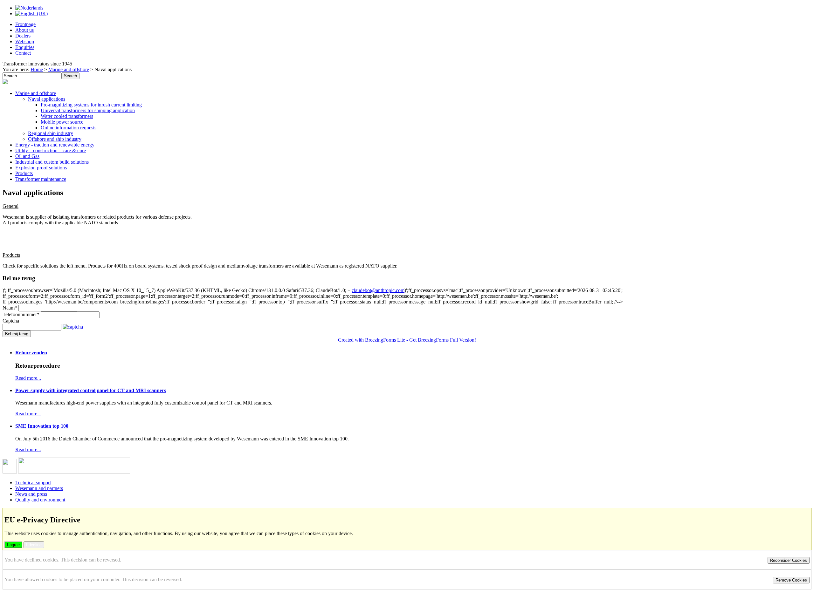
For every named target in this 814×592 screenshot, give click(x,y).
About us (24, 30)
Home (37, 69)
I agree (13, 544)
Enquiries (24, 47)
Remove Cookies (791, 580)
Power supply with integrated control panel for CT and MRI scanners (90, 390)
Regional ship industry (50, 133)
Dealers (23, 35)
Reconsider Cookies (788, 560)
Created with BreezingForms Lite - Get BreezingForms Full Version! (407, 340)
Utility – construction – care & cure (50, 150)
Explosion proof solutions (41, 167)
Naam (10, 307)
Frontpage (25, 24)
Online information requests (68, 127)
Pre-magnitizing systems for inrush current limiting (91, 104)
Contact (23, 53)
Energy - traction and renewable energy (54, 144)
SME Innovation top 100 (41, 426)
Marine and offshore (68, 69)
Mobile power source (62, 122)
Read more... (28, 378)
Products (24, 173)
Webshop (24, 41)
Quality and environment (40, 499)
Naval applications (46, 99)
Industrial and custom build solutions (52, 162)
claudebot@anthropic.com (378, 290)
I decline (34, 544)
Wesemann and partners (39, 488)
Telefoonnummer (21, 314)
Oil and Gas (27, 156)
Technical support (33, 482)
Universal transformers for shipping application (88, 110)
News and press (31, 494)
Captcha (11, 320)
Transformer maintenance (40, 179)
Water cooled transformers (67, 116)
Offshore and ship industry (54, 139)
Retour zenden (31, 352)
